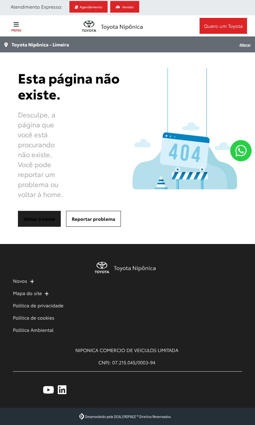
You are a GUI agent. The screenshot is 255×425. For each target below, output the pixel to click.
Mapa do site (27, 293)
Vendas (128, 6)
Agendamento (91, 6)
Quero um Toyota (223, 26)
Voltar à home (39, 218)
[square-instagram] (35, 389)
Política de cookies (33, 317)
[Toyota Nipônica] (111, 26)
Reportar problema (93, 218)
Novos (20, 280)
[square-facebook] (20, 389)
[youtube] (50, 389)
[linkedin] (65, 389)
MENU (16, 30)
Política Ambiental (33, 330)
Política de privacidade (38, 305)
